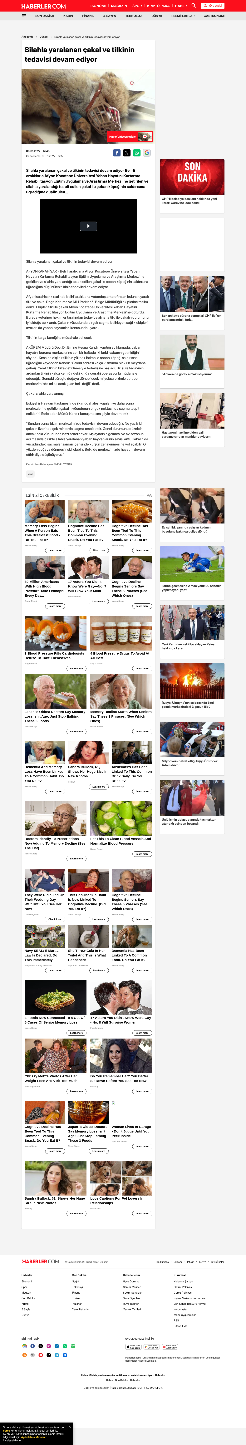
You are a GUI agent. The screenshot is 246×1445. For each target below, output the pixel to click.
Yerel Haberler (81, 1309)
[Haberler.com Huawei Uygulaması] (170, 1347)
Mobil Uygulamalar (185, 1314)
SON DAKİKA (44, 16)
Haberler (27, 1275)
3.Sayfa (26, 1309)
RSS (176, 1320)
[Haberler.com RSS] (25, 1355)
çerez (6, 1430)
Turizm (76, 1298)
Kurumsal (180, 1275)
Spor (24, 1287)
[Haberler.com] (41, 1262)
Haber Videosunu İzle (122, 136)
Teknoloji (77, 1287)
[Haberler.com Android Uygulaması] (152, 1347)
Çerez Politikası (183, 1292)
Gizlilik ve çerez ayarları (96, 1387)
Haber (109, 1380)
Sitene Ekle (180, 1326)
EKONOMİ (98, 6)
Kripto (25, 1303)
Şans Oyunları (131, 1298)
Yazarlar (77, 1303)
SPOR (137, 6)
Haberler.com (131, 1275)
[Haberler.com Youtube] (41, 1355)
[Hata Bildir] (116, 1387)
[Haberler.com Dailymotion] (65, 1355)
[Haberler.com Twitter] (41, 1346)
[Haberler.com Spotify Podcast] (73, 1346)
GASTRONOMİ (214, 16)
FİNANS (88, 16)
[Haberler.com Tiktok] (49, 1355)
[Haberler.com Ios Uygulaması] (133, 1347)
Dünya (25, 1314)
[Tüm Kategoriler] (24, 15)
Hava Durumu (131, 1281)
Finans (76, 1292)
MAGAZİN (119, 6)
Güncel (44, 36)
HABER (181, 6)
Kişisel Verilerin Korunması (189, 1298)
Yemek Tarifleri (132, 1309)
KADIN (68, 16)
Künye (202, 1261)
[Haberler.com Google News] (25, 1346)
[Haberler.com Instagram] (49, 1346)
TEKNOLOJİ (133, 16)
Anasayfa (27, 36)
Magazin (27, 1292)
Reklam (178, 1261)
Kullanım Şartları (183, 1281)
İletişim (190, 1261)
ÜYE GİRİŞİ (215, 5)
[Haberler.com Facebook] (33, 1346)
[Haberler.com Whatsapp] (65, 1346)
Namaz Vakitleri (132, 1287)
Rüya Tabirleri (131, 1303)
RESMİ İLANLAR (182, 16)
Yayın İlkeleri (217, 1261)
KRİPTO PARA (158, 6)
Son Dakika (28, 1298)
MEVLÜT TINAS (63, 464)
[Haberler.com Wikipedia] (33, 1355)
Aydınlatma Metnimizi (34, 1437)
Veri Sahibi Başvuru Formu (190, 1303)
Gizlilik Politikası (183, 1287)
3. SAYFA (109, 16)
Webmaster (180, 1309)
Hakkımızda (162, 1261)
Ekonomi (27, 1281)
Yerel (30, 474)
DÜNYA (157, 16)
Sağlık (75, 1281)
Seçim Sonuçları (132, 1292)
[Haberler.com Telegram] (57, 1355)
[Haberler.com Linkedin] (57, 1346)
